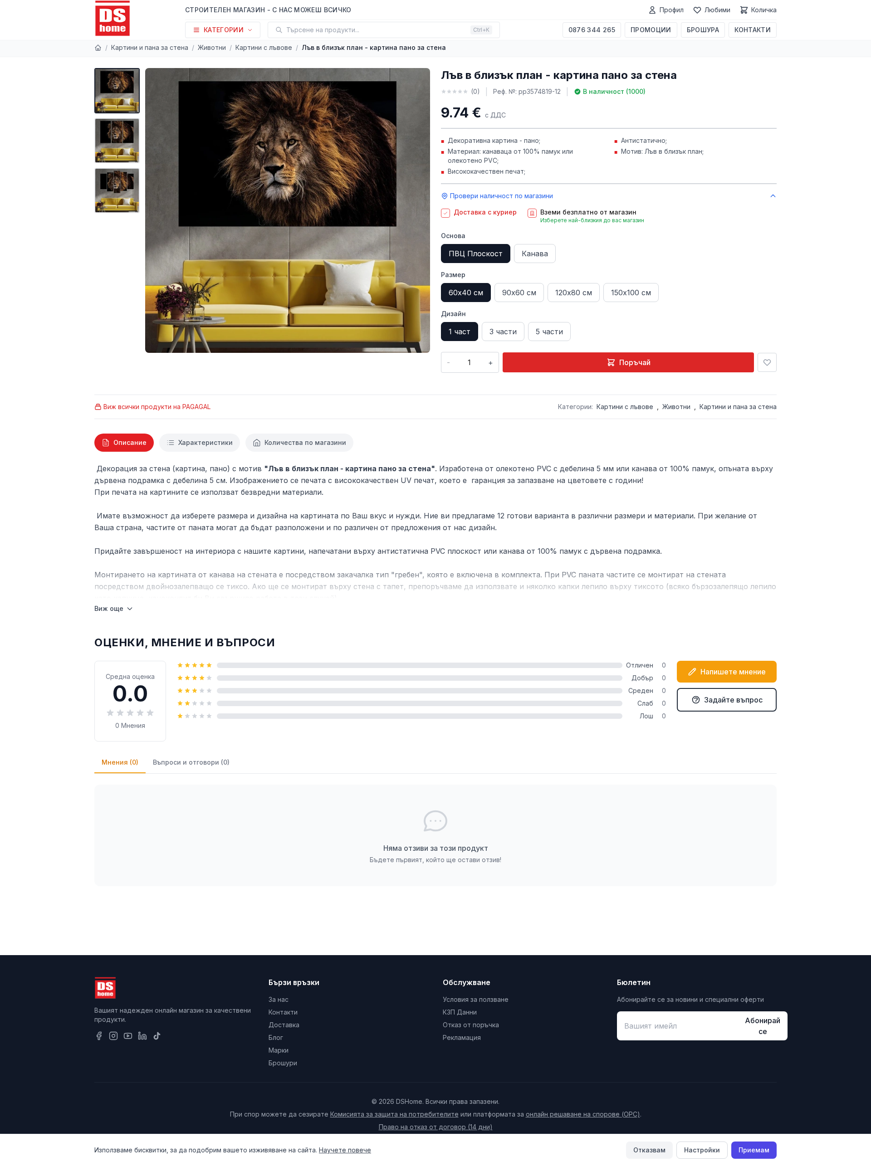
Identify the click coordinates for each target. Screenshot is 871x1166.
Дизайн (453, 313)
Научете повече (345, 1150)
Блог (276, 1037)
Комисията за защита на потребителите (394, 1114)
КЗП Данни (460, 1012)
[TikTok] (156, 1035)
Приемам (754, 1150)
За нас (279, 999)
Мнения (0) (120, 762)
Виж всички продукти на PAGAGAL (156, 406)
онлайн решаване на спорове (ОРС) (583, 1114)
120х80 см (573, 292)
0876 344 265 (591, 30)
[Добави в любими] (767, 362)
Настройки (702, 1150)
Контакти (752, 30)
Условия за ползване (476, 999)
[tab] (124, 443)
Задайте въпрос (733, 699)
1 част (459, 331)
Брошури (283, 1063)
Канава (535, 253)
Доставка (284, 1025)
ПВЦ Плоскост (476, 253)
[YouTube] (127, 1035)
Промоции (651, 30)
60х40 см (466, 292)
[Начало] (98, 47)
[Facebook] (98, 1035)
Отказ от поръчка (471, 1025)
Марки (279, 1050)
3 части (503, 331)
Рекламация (462, 1037)
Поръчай (635, 362)
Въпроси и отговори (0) (191, 762)
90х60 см (519, 292)
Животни (212, 47)
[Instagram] (113, 1035)
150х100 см (631, 292)
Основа (453, 235)
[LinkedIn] (142, 1035)
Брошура (703, 30)
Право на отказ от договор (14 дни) (436, 1127)
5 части (549, 331)
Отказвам (649, 1150)
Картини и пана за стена (149, 47)
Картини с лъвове (263, 47)
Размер (453, 274)
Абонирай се (762, 1026)
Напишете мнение (733, 671)
